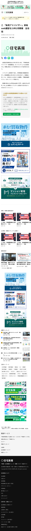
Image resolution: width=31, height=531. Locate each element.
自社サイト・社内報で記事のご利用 (9, 527)
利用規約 (16, 109)
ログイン (26, 12)
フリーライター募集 (5, 522)
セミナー (3, 441)
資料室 (2, 517)
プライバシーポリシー (6, 486)
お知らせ (3, 478)
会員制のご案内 (4, 509)
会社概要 (3, 476)
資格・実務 (7, 427)
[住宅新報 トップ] (8, 12)
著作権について (4, 491)
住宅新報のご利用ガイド (6, 504)
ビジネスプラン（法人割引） (7, 512)
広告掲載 (3, 514)
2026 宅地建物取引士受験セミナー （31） (8, 223)
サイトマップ (4, 498)
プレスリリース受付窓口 (6, 519)
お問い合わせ (4, 495)
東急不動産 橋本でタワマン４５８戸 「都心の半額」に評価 (8, 264)
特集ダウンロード (5, 444)
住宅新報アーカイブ (5, 450)
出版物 (2, 447)
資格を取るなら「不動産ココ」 (8, 439)
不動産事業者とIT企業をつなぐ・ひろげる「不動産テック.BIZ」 (15, 436)
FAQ (2, 493)
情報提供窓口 (4, 524)
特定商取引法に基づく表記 (7, 483)
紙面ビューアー (4, 452)
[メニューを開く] (2, 12)
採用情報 (3, 481)
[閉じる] (28, 18)
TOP (2, 427)
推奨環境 (3, 507)
